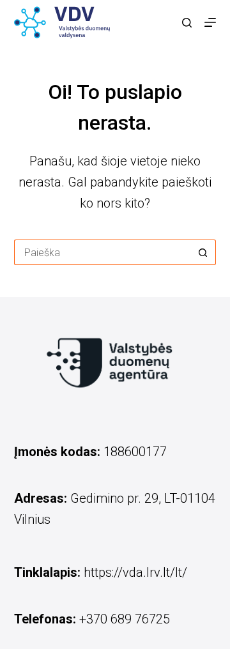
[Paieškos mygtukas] (203, 252)
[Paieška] (187, 22)
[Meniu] (210, 22)
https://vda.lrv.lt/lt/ (135, 572)
